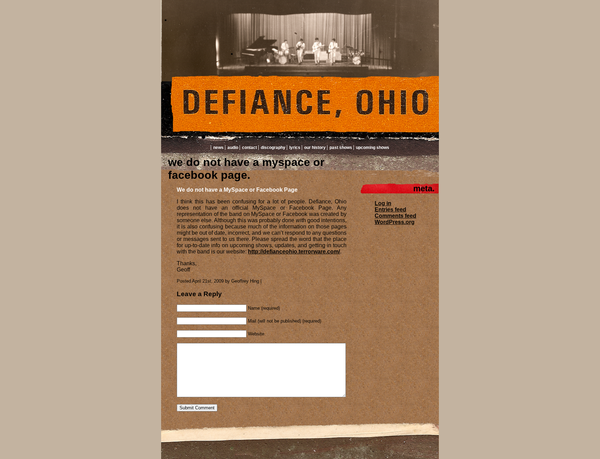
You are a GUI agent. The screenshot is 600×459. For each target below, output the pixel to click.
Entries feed (390, 209)
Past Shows (341, 147)
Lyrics (294, 147)
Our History (315, 147)
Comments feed (395, 216)
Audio (232, 147)
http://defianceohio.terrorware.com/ (294, 251)
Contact (249, 147)
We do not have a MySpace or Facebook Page (237, 190)
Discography (273, 147)
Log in (383, 203)
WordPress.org (395, 222)
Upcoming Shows (372, 147)
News (218, 147)
